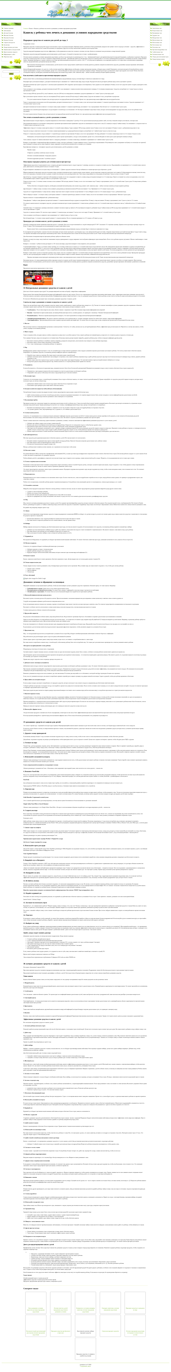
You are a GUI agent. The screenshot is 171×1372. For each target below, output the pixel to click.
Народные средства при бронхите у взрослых (60, 1332)
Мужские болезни (9, 37)
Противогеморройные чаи (159, 49)
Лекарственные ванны (158, 59)
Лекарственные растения (11, 47)
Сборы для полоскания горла (160, 57)
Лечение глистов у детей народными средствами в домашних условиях (61, 1310)
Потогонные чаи (157, 45)
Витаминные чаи (157, 33)
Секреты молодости (9, 42)
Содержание (83, 1366)
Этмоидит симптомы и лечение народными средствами (110, 1309)
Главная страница (8, 28)
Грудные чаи (155, 35)
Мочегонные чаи (157, 42)
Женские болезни (8, 35)
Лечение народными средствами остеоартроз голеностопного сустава (135, 1332)
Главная (70, 1)
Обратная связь (8, 57)
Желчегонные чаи (157, 40)
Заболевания (7, 30)
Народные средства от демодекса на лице (135, 1309)
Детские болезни (8, 33)
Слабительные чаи (157, 52)
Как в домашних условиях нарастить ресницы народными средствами (36, 1310)
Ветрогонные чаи (157, 30)
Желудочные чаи (157, 37)
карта (89, 1366)
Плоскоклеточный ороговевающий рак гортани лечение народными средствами (35, 1332)
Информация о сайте (9, 54)
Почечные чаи (156, 47)
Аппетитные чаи (157, 28)
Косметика (7, 45)
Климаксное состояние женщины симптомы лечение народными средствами (85, 1310)
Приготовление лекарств (10, 52)
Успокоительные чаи (158, 54)
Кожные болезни (8, 40)
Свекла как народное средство (110, 1331)
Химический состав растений (12, 49)
